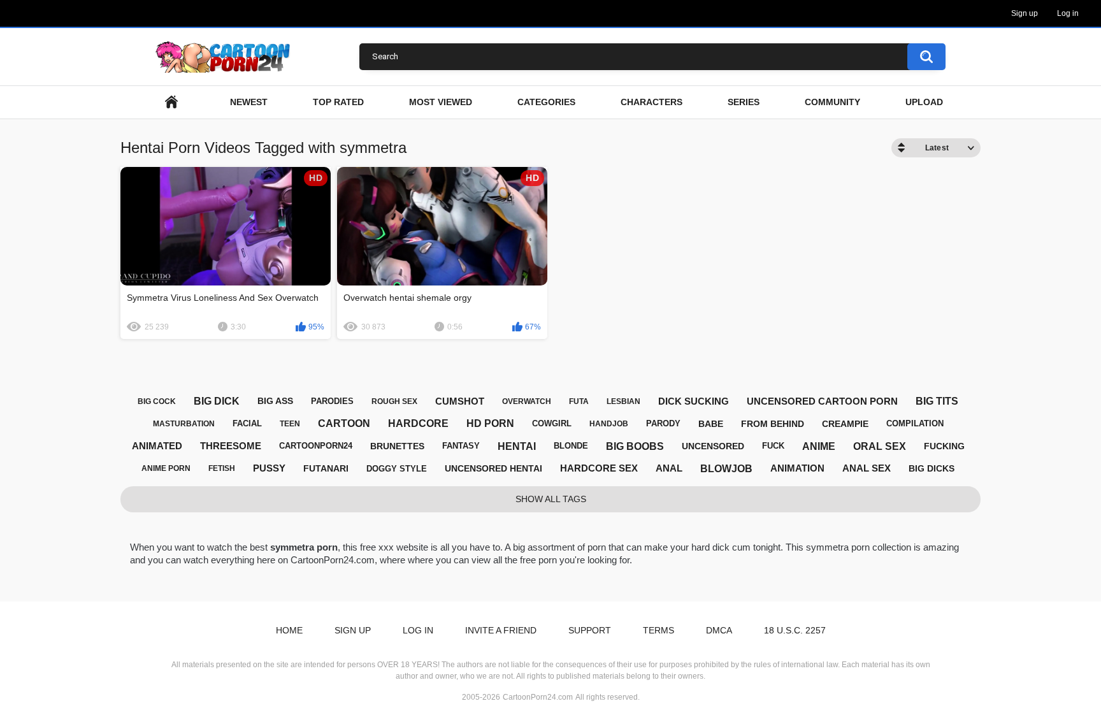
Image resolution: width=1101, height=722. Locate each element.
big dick (217, 401)
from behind (772, 424)
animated (157, 445)
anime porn (166, 468)
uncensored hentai (493, 468)
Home (289, 630)
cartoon (344, 423)
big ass (275, 401)
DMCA (719, 630)
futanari (326, 468)
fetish (221, 468)
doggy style (396, 468)
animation (797, 468)
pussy (269, 468)
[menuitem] (171, 102)
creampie (845, 424)
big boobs (635, 446)
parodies (332, 401)
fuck (773, 446)
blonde (571, 446)
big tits (937, 401)
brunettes (397, 446)
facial (247, 423)
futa (579, 401)
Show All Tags (550, 499)
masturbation (184, 423)
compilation (915, 423)
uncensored (713, 446)
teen (290, 423)
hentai (517, 446)
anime (818, 446)
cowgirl (552, 423)
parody (663, 423)
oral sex (879, 446)
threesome (230, 445)
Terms (658, 630)
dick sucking (693, 401)
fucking (944, 446)
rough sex (394, 401)
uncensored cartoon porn (822, 401)
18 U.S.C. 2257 (795, 630)
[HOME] (171, 102)
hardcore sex (599, 468)
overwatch (526, 401)
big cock (157, 401)
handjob (608, 423)
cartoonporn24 (315, 446)
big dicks (931, 468)
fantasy (461, 446)
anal (669, 468)
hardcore (418, 423)
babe (710, 424)
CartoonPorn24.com (538, 697)
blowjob (726, 468)
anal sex (866, 468)
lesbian (623, 401)
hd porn (490, 423)
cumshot (459, 401)
